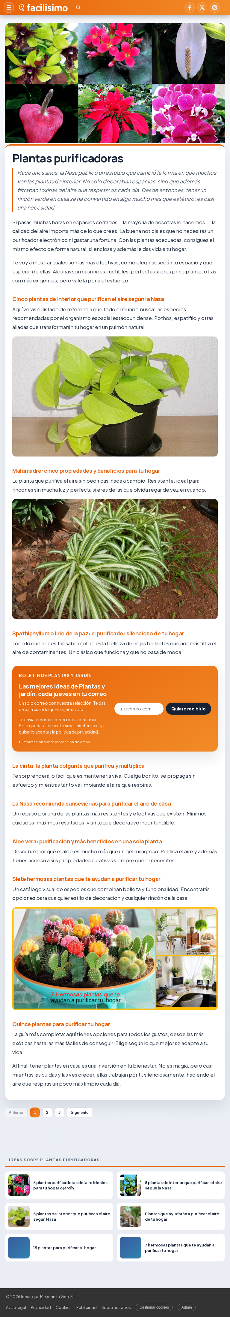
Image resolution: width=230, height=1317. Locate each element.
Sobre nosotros (116, 1307)
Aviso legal (16, 1307)
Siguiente (79, 1112)
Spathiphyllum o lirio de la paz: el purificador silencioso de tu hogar (98, 633)
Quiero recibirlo (188, 708)
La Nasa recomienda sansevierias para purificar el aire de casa (91, 803)
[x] (202, 7)
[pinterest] (215, 7)
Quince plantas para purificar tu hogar (61, 1024)
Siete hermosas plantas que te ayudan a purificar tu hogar (86, 879)
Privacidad (41, 1307)
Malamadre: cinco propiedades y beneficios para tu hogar (86, 471)
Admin (186, 1307)
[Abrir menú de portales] (9, 7)
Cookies (64, 1307)
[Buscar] (78, 7)
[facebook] (189, 7)
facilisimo (47, 7)
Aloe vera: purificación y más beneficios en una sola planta (87, 841)
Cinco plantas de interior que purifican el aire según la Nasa (88, 299)
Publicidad (86, 1307)
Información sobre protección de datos (56, 742)
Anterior (16, 1112)
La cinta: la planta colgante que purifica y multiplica (78, 766)
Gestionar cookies (154, 1307)
